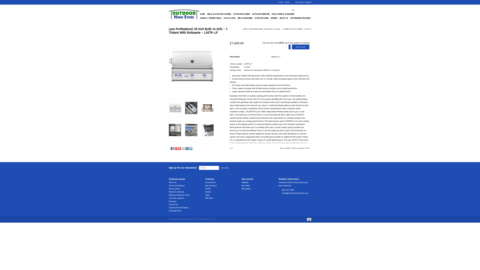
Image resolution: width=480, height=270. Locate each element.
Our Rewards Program (300, 18)
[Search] (293, 10)
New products (211, 186)
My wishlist (246, 189)
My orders (246, 186)
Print (307, 148)
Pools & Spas (230, 18)
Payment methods (176, 192)
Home (202, 14)
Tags (207, 195)
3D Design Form (175, 211)
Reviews (276, 57)
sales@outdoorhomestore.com (295, 193)
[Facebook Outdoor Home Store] (300, 168)
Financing (172, 201)
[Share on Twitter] (190, 148)
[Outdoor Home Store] (184, 14)
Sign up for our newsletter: (183, 167)
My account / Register (303, 2)
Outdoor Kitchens (241, 14)
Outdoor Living (262, 18)
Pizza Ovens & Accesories (283, 14)
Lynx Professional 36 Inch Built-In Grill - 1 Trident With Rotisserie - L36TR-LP (280, 29)
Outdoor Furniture (261, 14)
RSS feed (209, 198)
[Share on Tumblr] (187, 148)
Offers (208, 189)
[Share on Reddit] (183, 148)
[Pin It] (179, 148)
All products (210, 182)
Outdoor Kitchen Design (178, 208)
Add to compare (298, 148)
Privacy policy (174, 189)
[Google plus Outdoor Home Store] (305, 168)
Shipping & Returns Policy (179, 195)
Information (235, 57)
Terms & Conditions (177, 186)
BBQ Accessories (245, 18)
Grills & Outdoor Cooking (219, 14)
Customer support (176, 198)
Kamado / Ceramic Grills (211, 18)
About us (284, 18)
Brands (274, 18)
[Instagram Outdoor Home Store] (309, 168)
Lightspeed (212, 219)
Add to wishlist (285, 148)
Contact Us (173, 205)
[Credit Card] (308, 219)
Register (245, 182)
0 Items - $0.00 (284, 2)
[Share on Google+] (175, 148)
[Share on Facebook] (172, 148)
